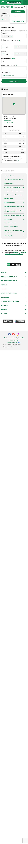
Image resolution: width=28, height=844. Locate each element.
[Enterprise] (2, 2)
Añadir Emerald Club (17, 21)
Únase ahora (17, 16)
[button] (25, 2)
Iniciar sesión (18, 11)
